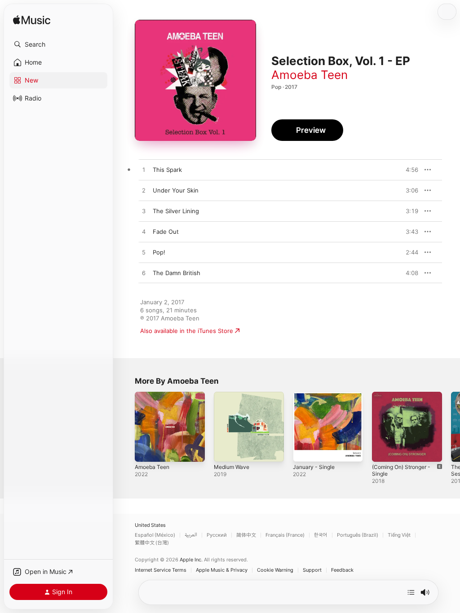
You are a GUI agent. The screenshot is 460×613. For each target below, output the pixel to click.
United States (150, 525)
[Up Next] (411, 592)
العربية (191, 535)
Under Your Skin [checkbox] (176, 190)
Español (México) (155, 535)
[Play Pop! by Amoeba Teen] (144, 253)
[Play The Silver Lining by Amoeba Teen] (144, 211)
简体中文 (246, 535)
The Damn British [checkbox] (176, 272)
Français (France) (285, 535)
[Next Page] (451, 426)
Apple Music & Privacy (222, 570)
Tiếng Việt (399, 535)
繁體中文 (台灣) (152, 542)
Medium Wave (231, 467)
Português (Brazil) (357, 535)
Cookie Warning (275, 570)
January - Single (314, 467)
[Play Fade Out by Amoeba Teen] (144, 232)
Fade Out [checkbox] (166, 231)
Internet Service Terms (160, 570)
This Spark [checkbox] (167, 169)
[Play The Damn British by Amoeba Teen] (144, 273)
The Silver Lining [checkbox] (176, 211)
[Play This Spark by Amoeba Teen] (144, 170)
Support (312, 570)
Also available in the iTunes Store (186, 330)
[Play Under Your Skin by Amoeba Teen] (144, 191)
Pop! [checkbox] (159, 252)
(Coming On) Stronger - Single (401, 470)
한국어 (320, 535)
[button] (58, 44)
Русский (217, 535)
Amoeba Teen (309, 75)
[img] (31, 20)
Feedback (342, 570)
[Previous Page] (125, 426)
